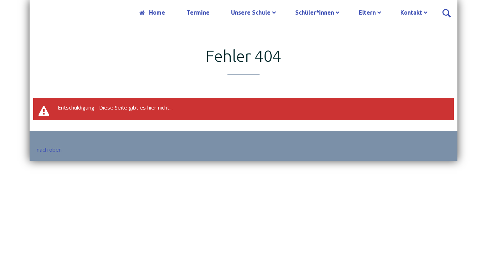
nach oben (49, 149)
